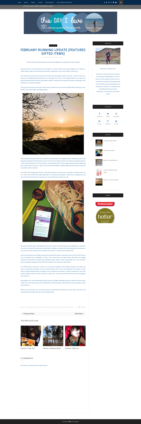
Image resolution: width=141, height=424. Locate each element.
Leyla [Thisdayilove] (52, 57)
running (65, 307)
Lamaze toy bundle (109, 150)
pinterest (107, 124)
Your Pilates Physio (26, 175)
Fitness (40, 2)
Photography (49, 2)
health (56, 307)
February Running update (52, 348)
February (45, 307)
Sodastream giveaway (109, 141)
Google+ (99, 124)
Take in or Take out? (28, 348)
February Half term (72, 348)
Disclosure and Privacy (64, 2)
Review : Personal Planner (111, 180)
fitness (51, 307)
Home (19, 2)
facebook (99, 116)
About (26, 2)
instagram (116, 116)
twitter (108, 116)
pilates (61, 307)
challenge (53, 45)
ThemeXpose (75, 421)
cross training (37, 307)
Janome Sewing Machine (110, 160)
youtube (116, 124)
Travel (33, 2)
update (71, 307)
